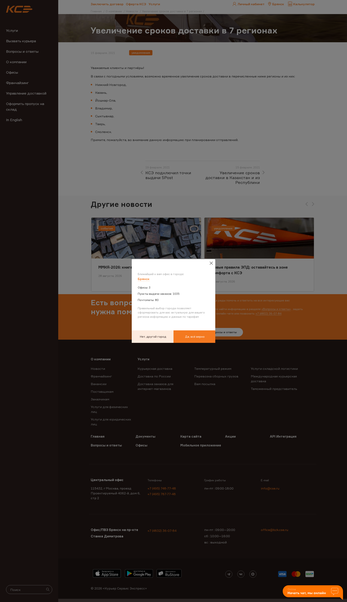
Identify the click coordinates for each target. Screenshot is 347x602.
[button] (313, 592)
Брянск (143, 279)
